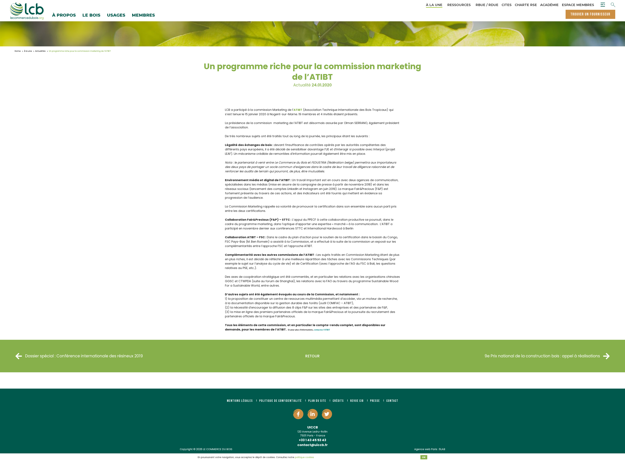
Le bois (91, 15)
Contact (392, 401)
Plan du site (317, 401)
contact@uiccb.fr (312, 445)
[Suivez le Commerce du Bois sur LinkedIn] (312, 414)
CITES (507, 5)
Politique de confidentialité (280, 401)
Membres (143, 15)
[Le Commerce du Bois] (27, 11)
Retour (312, 356)
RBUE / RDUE (487, 5)
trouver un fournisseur (590, 14)
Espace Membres (578, 5)
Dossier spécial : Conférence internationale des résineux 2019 (84, 356)
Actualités (40, 51)
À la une (434, 5)
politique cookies (304, 457)
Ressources (459, 5)
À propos (64, 15)
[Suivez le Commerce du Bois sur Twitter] (327, 414)
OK (424, 457)
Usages (116, 15)
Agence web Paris (425, 449)
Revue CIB (357, 401)
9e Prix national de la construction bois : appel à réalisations (542, 356)
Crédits (338, 401)
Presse (375, 401)
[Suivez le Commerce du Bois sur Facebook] (298, 414)
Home (18, 51)
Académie (549, 5)
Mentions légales (240, 401)
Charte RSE (526, 5)
